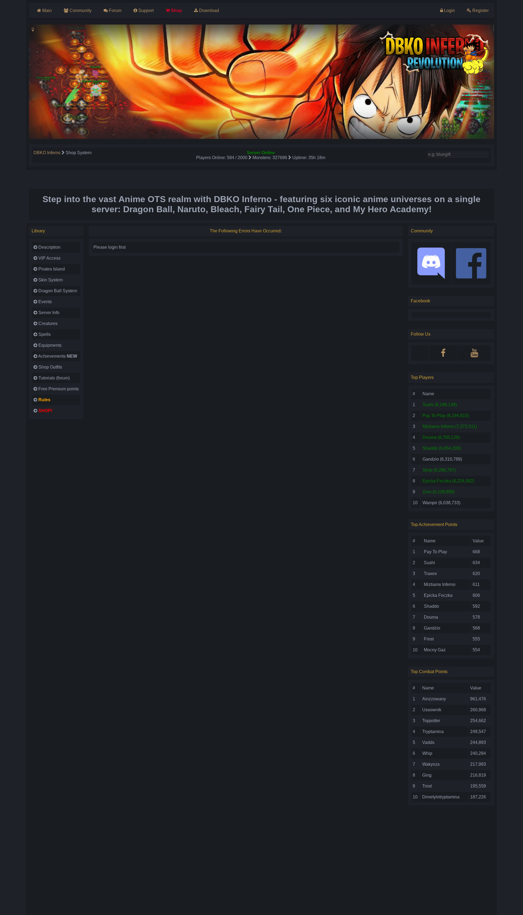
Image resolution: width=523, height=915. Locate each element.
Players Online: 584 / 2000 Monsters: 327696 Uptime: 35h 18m (260, 157)
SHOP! (45, 410)
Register (480, 10)
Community (80, 10)
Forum (115, 10)
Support (146, 10)
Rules (44, 399)
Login (449, 10)
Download (209, 10)
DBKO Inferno (47, 152)
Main (47, 10)
